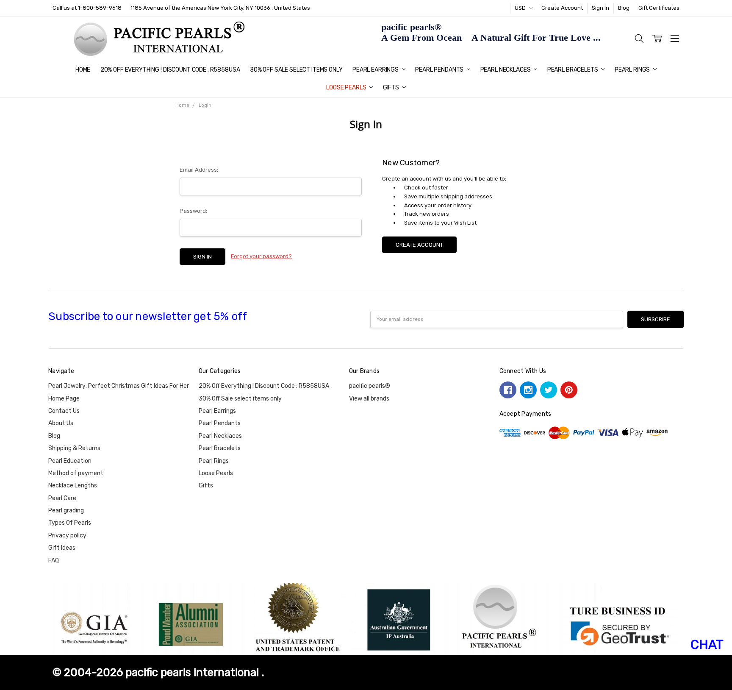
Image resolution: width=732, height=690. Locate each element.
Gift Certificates (658, 8)
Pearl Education (70, 461)
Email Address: (199, 170)
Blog (623, 8)
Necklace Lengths (72, 485)
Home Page (64, 398)
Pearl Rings (633, 69)
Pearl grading (66, 510)
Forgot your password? (261, 256)
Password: (193, 211)
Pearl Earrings (376, 69)
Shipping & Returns (74, 448)
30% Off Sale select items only (296, 69)
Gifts (391, 87)
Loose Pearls (346, 87)
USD (521, 8)
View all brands (369, 398)
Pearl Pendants (440, 69)
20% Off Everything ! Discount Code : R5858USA (170, 69)
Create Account (562, 8)
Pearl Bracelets (573, 69)
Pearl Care (62, 498)
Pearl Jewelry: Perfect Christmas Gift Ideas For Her (118, 386)
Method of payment (75, 473)
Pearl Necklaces (506, 69)
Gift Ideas (61, 547)
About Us (60, 423)
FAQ (53, 560)
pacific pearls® (369, 386)
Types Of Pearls (69, 522)
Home (82, 69)
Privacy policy (67, 535)
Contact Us (64, 411)
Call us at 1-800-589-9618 (87, 8)
